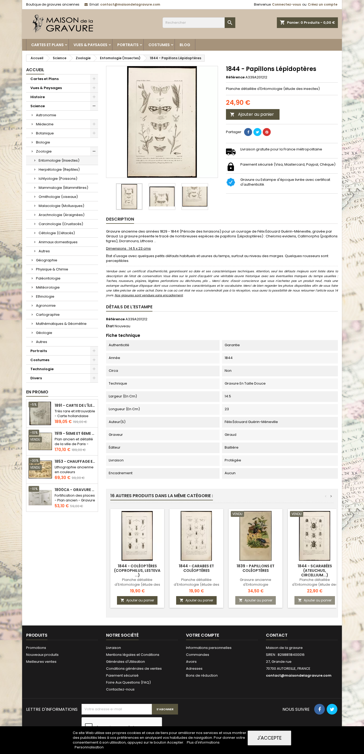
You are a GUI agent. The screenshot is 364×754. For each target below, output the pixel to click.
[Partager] (248, 132)
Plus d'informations (203, 742)
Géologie (44, 332)
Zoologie (44, 151)
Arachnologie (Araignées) (61, 214)
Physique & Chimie (52, 269)
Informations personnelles (209, 647)
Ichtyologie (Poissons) (58, 178)
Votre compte (202, 635)
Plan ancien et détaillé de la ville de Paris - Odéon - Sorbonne (74, 444)
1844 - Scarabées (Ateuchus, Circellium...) (315, 570)
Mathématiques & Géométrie (61, 323)
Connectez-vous (286, 4)
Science (37, 106)
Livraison (113, 647)
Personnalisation (89, 747)
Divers (36, 378)
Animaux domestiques (58, 242)
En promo (37, 392)
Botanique (45, 133)
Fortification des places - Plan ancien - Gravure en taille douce (75, 500)
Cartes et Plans (47, 44)
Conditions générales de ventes (134, 668)
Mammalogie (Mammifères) (63, 187)
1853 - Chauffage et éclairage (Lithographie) (75, 461)
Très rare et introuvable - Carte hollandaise (75, 413)
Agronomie (46, 305)
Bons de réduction (202, 675)
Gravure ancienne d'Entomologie (255, 582)
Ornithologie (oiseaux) (58, 196)
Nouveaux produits (42, 654)
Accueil (35, 70)
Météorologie (48, 287)
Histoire (37, 96)
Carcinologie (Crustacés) (61, 223)
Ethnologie (45, 296)
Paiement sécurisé (122, 675)
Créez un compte (322, 4)
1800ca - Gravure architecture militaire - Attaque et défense (75, 490)
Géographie (46, 260)
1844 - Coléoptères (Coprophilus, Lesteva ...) (137, 570)
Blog (185, 44)
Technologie (42, 369)
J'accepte (269, 738)
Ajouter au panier (252, 114)
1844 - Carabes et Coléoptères (196, 568)
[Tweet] (257, 132)
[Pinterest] (267, 132)
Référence (235, 77)
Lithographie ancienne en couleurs (74, 469)
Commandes (197, 654)
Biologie (43, 142)
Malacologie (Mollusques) (61, 205)
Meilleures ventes (41, 661)
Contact (277, 635)
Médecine (45, 124)
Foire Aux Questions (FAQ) (128, 682)
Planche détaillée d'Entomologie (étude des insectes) (137, 584)
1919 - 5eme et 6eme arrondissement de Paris (75, 433)
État (110, 326)
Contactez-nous (120, 689)
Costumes (159, 44)
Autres (44, 251)
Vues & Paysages (90, 44)
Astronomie (46, 115)
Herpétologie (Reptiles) (59, 169)
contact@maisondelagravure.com (130, 4)
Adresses (194, 668)
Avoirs (191, 661)
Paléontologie (48, 278)
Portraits (128, 44)
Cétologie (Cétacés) (57, 233)
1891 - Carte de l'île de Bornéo (75, 405)
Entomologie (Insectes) (59, 160)
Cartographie (48, 314)
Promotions (36, 647)
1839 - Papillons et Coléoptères (255, 568)
